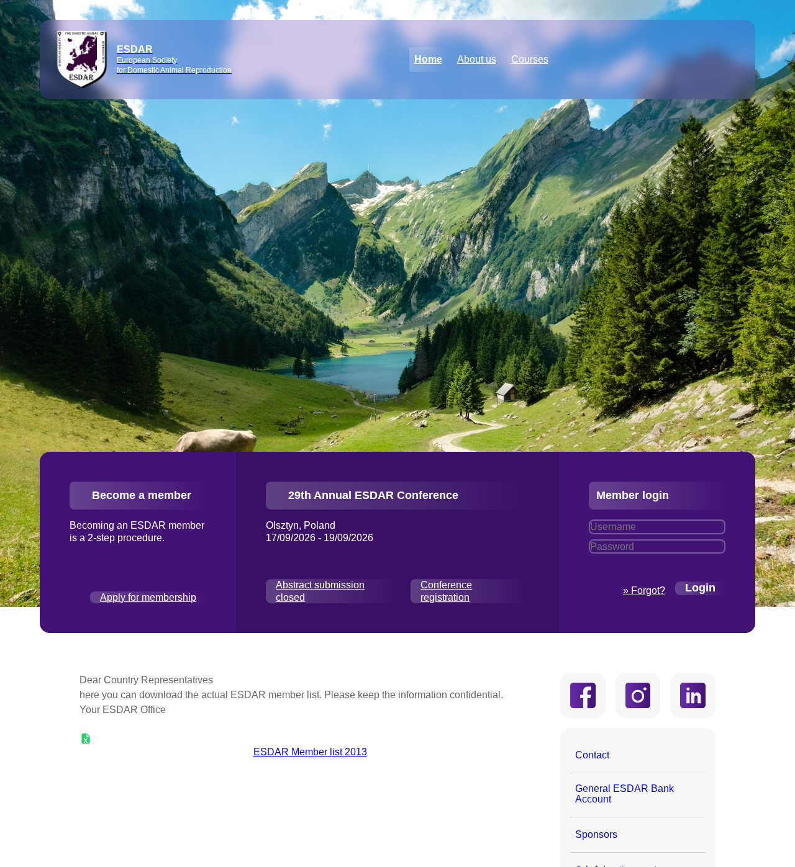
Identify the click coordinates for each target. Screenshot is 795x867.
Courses (529, 59)
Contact (592, 755)
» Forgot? (644, 590)
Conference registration (446, 591)
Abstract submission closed (320, 591)
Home (428, 59)
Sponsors (596, 834)
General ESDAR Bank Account (624, 794)
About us (476, 59)
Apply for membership (148, 597)
